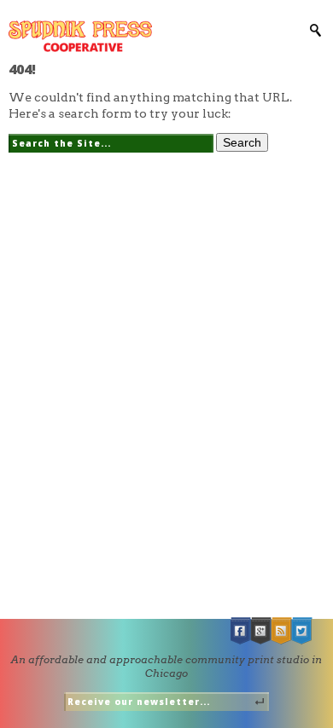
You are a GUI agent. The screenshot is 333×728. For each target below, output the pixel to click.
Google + (261, 631)
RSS (282, 631)
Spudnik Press (80, 36)
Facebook (241, 631)
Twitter (302, 631)
